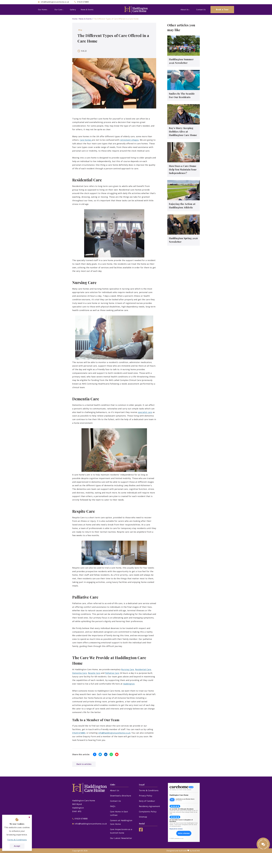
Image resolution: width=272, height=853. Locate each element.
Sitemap (143, 816)
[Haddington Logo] (136, 10)
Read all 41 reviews (176, 829)
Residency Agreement (149, 806)
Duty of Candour (147, 801)
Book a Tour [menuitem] (222, 9)
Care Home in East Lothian (119, 813)
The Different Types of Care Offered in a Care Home (116, 19)
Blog (80, 30)
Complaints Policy (148, 811)
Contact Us (115, 801)
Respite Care (94, 673)
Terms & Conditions (149, 790)
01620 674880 (78, 733)
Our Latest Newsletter (121, 838)
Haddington (129, 683)
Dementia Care (79, 673)
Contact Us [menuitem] (201, 9)
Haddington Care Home (179, 795)
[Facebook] (141, 830)
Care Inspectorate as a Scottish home (121, 831)
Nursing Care (127, 669)
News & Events (85, 19)
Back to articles (83, 764)
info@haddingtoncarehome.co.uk (114, 733)
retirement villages (129, 140)
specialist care (145, 412)
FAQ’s (112, 806)
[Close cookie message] (29, 817)
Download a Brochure (120, 795)
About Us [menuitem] (185, 9)
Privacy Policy (145, 795)
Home (74, 19)
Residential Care (143, 669)
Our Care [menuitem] (58, 9)
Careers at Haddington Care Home (121, 822)
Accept (17, 846)
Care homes (86, 140)
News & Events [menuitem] (87, 9)
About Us (114, 790)
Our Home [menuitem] (42, 9)
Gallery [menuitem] (73, 9)
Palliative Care (112, 673)
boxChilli (196, 850)
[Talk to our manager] (263, 844)
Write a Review (184, 833)
